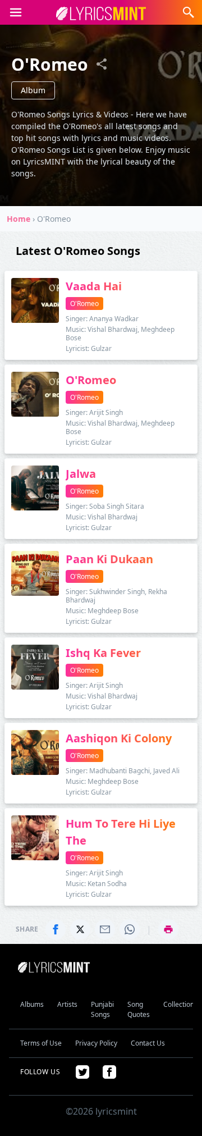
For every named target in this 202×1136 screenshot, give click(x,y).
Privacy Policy (96, 1043)
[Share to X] (80, 929)
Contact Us (148, 1043)
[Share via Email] (105, 929)
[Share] (101, 64)
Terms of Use (41, 1043)
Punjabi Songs (102, 1009)
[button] (15, 12)
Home (18, 218)
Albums (32, 1004)
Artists (67, 1004)
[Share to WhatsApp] (130, 929)
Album (33, 90)
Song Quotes (138, 1009)
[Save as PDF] (168, 929)
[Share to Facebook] (55, 929)
